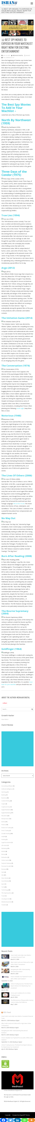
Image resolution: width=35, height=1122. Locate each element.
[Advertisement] (17, 748)
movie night (20, 408)
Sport (2, 884)
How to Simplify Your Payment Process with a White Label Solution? (17, 1039)
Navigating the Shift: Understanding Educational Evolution (14, 1032)
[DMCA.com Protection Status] (5, 1064)
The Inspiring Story (6, 893)
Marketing (4, 848)
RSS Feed (7, 1012)
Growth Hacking (5, 833)
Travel (3, 896)
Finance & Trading (6, 827)
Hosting (3, 839)
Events (3, 822)
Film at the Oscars (19, 504)
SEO (2, 875)
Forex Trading (5, 830)
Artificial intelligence (6, 789)
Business (3, 798)
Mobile (3, 851)
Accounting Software (7, 786)
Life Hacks (4, 845)
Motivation (4, 857)
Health (3, 836)
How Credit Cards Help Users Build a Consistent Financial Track (17, 1017)
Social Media (4, 881)
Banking (3, 795)
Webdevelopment (6, 902)
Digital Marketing (6, 813)
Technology (4, 890)
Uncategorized (5, 899)
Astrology (4, 792)
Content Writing (5, 801)
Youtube (3, 905)
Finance (3, 824)
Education (4, 816)
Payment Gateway (6, 863)
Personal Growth (6, 866)
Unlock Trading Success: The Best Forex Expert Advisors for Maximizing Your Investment (16, 1046)
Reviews (3, 869)
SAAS (2, 872)
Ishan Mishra (4, 719)
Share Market (5, 878)
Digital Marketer (5, 810)
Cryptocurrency (5, 807)
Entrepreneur (5, 819)
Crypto (3, 804)
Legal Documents (6, 842)
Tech (2, 887)
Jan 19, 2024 (6, 55)
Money (3, 854)
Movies (28, 55)
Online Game (5, 860)
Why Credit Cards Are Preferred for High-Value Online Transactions (16, 1024)
